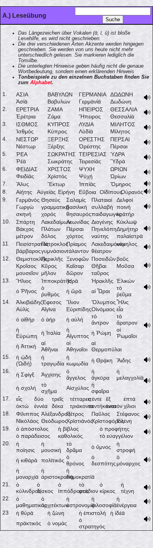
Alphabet (41, 82)
